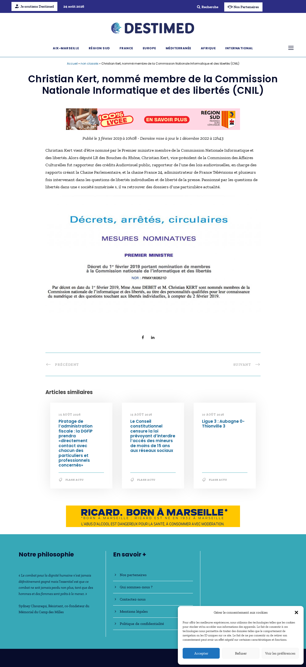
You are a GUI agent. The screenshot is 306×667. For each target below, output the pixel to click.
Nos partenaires (133, 575)
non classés (89, 63)
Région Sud (99, 48)
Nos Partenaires (246, 7)
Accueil (72, 63)
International (239, 48)
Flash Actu (75, 479)
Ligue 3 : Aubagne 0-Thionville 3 (223, 423)
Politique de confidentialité (142, 623)
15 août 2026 (70, 414)
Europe (149, 48)
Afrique (208, 48)
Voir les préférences (280, 653)
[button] (296, 612)
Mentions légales (134, 611)
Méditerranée (178, 48)
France (126, 48)
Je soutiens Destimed (37, 6)
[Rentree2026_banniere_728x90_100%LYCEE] (153, 118)
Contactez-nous (133, 599)
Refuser (241, 653)
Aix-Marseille (66, 48)
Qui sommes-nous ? (136, 587)
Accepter (201, 653)
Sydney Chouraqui (33, 606)
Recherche (210, 7)
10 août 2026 (213, 414)
